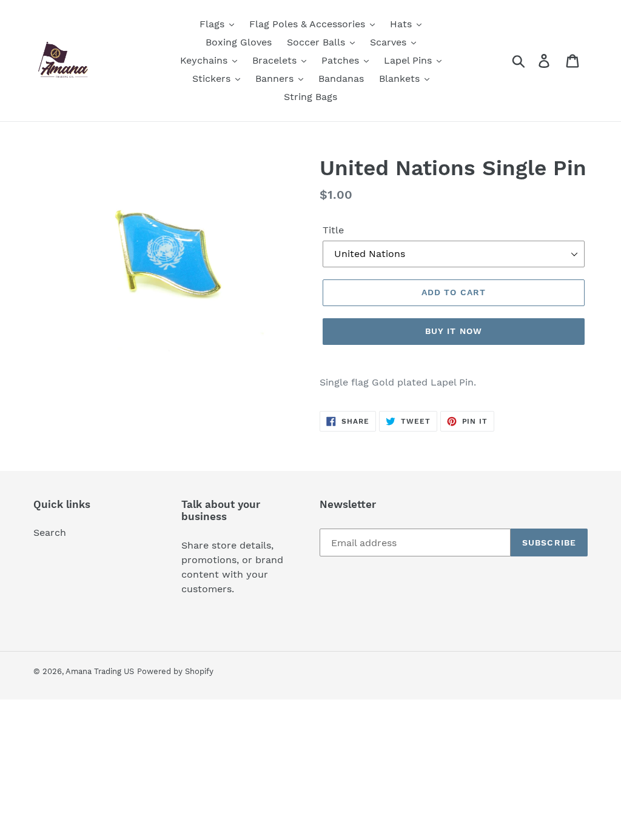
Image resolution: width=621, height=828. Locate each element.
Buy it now (453, 331)
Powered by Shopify (175, 671)
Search (49, 532)
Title (333, 230)
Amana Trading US (99, 671)
